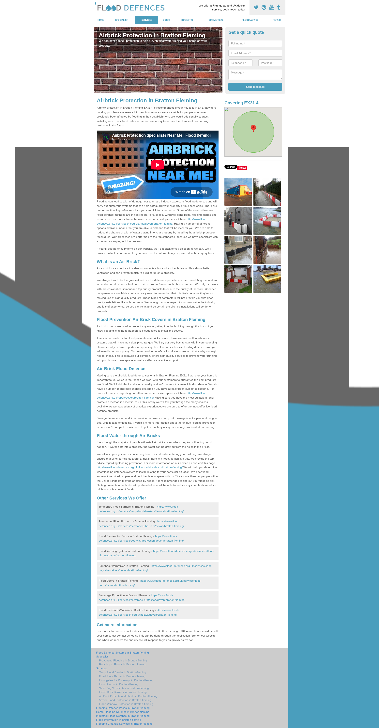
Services (147, 20)
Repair (277, 20)
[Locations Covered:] (95, 3)
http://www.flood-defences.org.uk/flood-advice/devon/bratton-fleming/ (140, 467)
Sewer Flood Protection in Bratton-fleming (125, 700)
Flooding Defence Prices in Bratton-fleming (123, 707)
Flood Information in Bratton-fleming (118, 719)
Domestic (187, 20)
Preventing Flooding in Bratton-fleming (123, 660)
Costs (166, 20)
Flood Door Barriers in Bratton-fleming (123, 692)
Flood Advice (250, 20)
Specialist (121, 20)
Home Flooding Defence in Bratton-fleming (122, 711)
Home (101, 20)
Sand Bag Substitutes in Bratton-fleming (124, 688)
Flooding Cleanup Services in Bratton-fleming (124, 723)
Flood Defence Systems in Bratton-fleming (122, 652)
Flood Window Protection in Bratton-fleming (126, 703)
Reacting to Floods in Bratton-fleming (122, 664)
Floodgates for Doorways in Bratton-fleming (126, 680)
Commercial (215, 20)
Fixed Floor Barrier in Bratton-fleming (122, 676)
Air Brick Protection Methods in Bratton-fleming (128, 696)
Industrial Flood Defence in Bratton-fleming (123, 715)
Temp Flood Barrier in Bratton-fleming (122, 672)
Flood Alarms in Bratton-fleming (118, 684)
